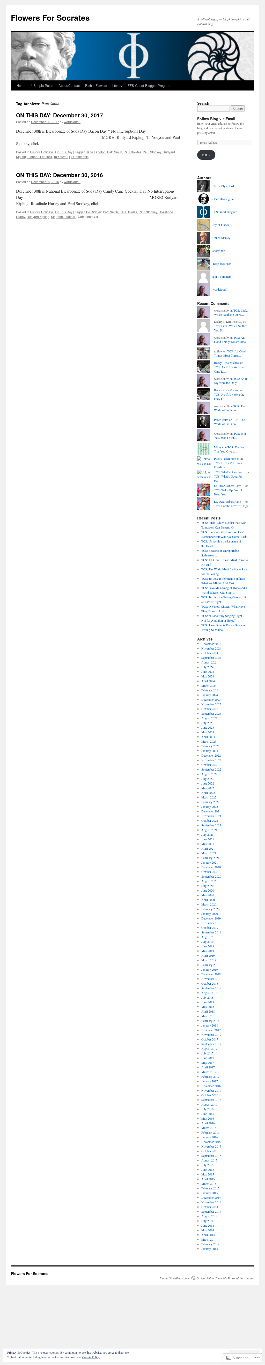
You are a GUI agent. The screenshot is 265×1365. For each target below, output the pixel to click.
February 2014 (210, 1244)
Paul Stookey (152, 152)
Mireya (218, 447)
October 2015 (209, 1151)
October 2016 (209, 1095)
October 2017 (209, 1039)
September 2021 (211, 825)
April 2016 (208, 1123)
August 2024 (209, 662)
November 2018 (211, 979)
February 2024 (210, 690)
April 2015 (208, 1179)
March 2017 (208, 1072)
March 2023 (208, 741)
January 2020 (209, 913)
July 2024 (207, 667)
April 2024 (208, 681)
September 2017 (211, 1044)
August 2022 (209, 774)
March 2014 (208, 1239)
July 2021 (207, 834)
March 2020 (208, 904)
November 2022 (211, 760)
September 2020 (211, 876)
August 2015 (209, 1160)
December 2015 (211, 1142)
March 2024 (208, 685)
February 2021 (210, 858)
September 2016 (211, 1100)
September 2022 (211, 769)
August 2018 (209, 993)
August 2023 (209, 718)
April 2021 (208, 848)
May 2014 (207, 1230)
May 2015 (207, 1174)
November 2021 (211, 816)
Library (117, 85)
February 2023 (210, 746)
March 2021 (208, 853)
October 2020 (209, 872)
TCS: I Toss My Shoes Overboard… (228, 465)
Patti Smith (114, 152)
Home (21, 85)
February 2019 (210, 965)
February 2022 (210, 802)
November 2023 (211, 704)
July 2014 (207, 1221)
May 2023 (207, 732)
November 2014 (211, 1202)
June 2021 (207, 839)
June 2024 (207, 671)
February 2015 (210, 1188)
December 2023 (211, 699)
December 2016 (211, 1086)
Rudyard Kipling (38, 216)
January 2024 (209, 695)
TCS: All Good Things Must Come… (231, 339)
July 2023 (207, 723)
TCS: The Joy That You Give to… (229, 449)
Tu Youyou (61, 156)
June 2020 (207, 890)
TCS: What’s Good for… (229, 472)
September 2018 (211, 988)
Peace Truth (221, 420)
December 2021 (211, 811)
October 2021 (209, 820)
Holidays (47, 152)
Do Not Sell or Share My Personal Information (225, 1278)
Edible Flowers (96, 85)
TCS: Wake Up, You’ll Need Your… (228, 492)
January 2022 (209, 806)
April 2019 (208, 955)
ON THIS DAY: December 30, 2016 (59, 175)
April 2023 (208, 737)
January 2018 (209, 1025)
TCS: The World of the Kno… (229, 408)
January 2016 (209, 1137)
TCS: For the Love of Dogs (231, 506)
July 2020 (207, 886)
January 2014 (209, 1249)
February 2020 (210, 909)
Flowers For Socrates (50, 17)
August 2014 (209, 1216)
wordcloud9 (72, 121)
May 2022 (207, 788)
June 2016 (207, 1114)
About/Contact (69, 85)
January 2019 (209, 969)
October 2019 (209, 927)
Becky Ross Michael (226, 362)
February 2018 (210, 1021)
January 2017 (209, 1081)
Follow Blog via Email (216, 118)
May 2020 (207, 895)
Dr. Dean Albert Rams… (229, 486)
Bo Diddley (93, 212)
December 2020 (211, 867)
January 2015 (209, 1193)
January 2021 (209, 862)
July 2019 (207, 941)
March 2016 (208, 1128)
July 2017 (207, 1053)
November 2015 (211, 1146)
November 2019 (211, 923)
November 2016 (211, 1090)
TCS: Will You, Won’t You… (230, 435)
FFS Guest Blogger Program (149, 85)
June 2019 (207, 946)
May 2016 (207, 1118)
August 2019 (209, 937)
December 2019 (211, 918)
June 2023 (207, 727)
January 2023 (209, 751)
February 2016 (210, 1132)
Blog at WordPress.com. (175, 1278)
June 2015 (207, 1169)
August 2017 (209, 1048)
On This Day (63, 152)
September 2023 (211, 713)
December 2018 (211, 974)
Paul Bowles (132, 152)
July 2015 (207, 1165)
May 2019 (207, 951)
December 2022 (211, 755)
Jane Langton (96, 152)
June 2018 (207, 1002)
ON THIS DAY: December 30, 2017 (59, 115)
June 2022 (207, 783)
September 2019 (211, 932)
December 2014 (211, 1197)
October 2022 (209, 765)
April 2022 (208, 792)
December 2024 (211, 644)
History (35, 152)
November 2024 (211, 648)
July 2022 (207, 778)
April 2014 (208, 1235)
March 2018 (208, 1016)
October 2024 (209, 653)
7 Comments (80, 156)
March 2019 (208, 960)
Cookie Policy (91, 1357)
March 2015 (208, 1183)
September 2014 (211, 1211)
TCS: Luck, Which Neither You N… (231, 312)
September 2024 (211, 657)
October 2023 (209, 709)
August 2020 (209, 881)
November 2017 (211, 1034)
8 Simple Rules (42, 85)
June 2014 (207, 1225)
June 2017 (207, 1058)
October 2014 (209, 1207)
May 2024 (207, 676)
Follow (206, 155)
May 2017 (207, 1062)
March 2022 (208, 797)
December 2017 (211, 1030)
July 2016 (207, 1109)
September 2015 (211, 1155)
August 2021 (209, 830)
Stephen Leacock (39, 156)
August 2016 (209, 1104)
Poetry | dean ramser (226, 458)
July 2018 (207, 997)
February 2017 (210, 1076)
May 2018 (207, 1007)
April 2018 (208, 1011)
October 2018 (209, 983)
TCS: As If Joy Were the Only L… (230, 380)
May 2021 (207, 844)
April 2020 (208, 900)
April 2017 (208, 1067)
